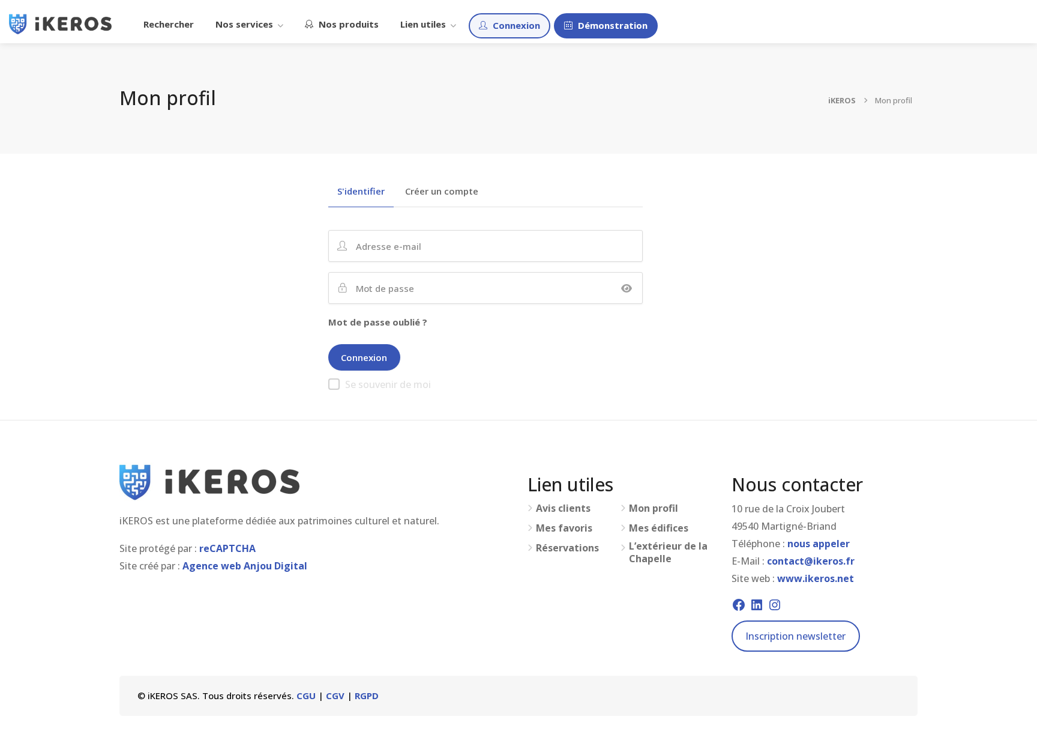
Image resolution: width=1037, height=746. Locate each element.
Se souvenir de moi (388, 384)
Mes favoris (564, 528)
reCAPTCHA (227, 548)
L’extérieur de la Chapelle (668, 552)
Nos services (244, 24)
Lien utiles (423, 24)
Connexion (515, 25)
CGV (335, 696)
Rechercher (168, 24)
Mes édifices (658, 528)
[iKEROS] (60, 22)
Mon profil (653, 508)
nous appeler (818, 543)
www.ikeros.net (815, 578)
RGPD (367, 696)
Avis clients (563, 508)
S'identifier (361, 192)
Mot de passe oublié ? (377, 322)
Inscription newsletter (795, 636)
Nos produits (347, 24)
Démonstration (612, 25)
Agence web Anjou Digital (244, 565)
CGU (306, 696)
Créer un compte (441, 192)
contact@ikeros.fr (811, 561)
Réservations (567, 548)
